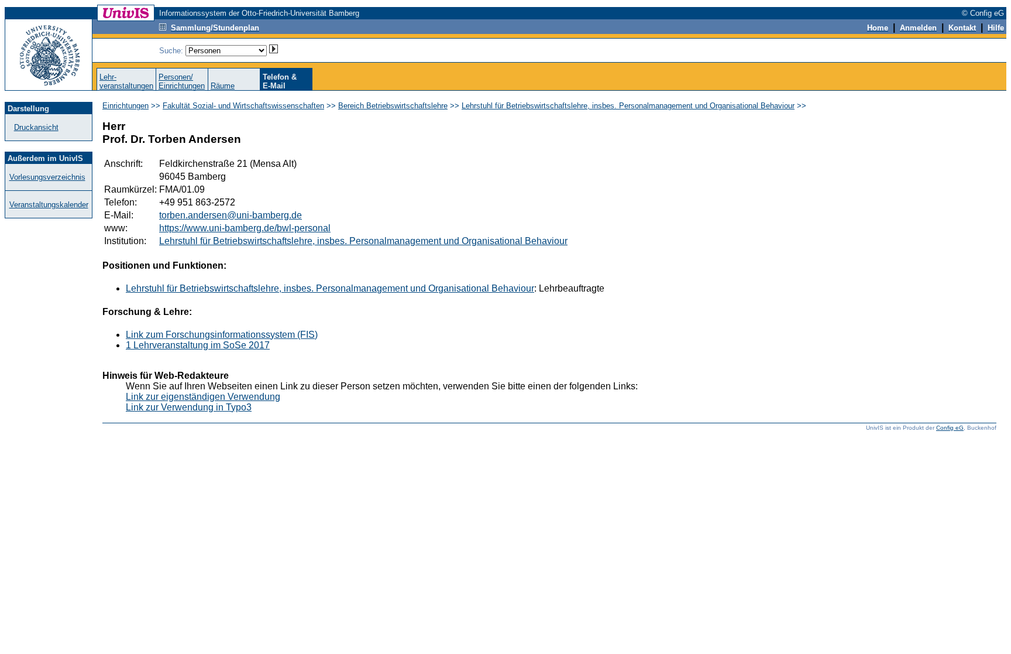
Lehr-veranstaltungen (126, 81)
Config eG (950, 427)
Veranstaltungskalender (48, 204)
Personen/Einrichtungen (182, 81)
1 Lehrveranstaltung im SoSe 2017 (198, 345)
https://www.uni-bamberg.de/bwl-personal (245, 228)
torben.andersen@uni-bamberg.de (230, 215)
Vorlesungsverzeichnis (47, 177)
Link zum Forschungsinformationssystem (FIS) (222, 335)
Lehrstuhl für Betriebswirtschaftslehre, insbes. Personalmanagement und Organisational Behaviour (628, 105)
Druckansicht (36, 127)
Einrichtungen (125, 105)
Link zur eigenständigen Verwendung (203, 397)
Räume (223, 85)
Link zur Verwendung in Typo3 (189, 407)
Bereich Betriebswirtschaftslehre (393, 105)
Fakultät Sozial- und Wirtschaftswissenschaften (243, 105)
